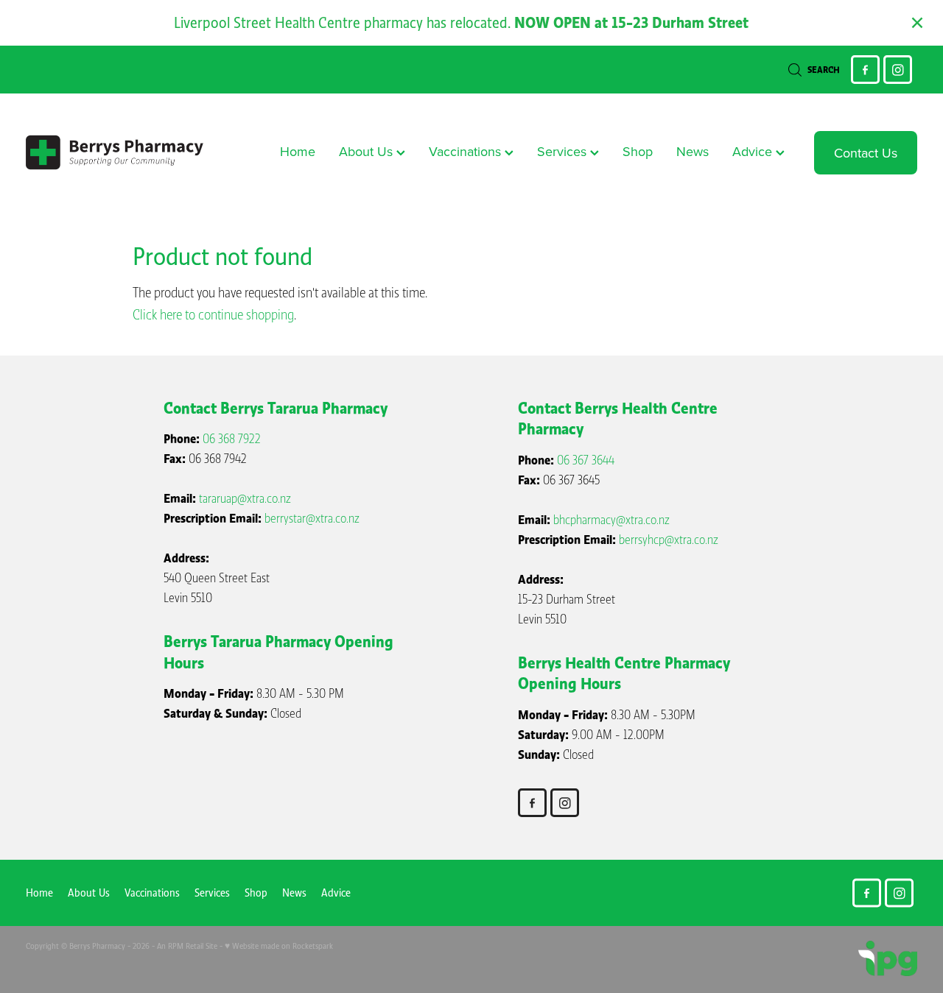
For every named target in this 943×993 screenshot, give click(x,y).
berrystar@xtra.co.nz (312, 518)
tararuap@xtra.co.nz (245, 498)
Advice (754, 151)
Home (297, 151)
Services (563, 151)
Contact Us (865, 153)
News (692, 151)
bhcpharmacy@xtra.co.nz (611, 520)
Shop (638, 151)
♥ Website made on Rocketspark (279, 946)
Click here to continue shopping (213, 315)
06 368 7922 (232, 439)
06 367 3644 (585, 460)
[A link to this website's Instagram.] (897, 69)
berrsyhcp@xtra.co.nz (668, 540)
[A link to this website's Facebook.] (865, 69)
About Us (367, 151)
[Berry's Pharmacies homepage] (115, 152)
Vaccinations (467, 151)
